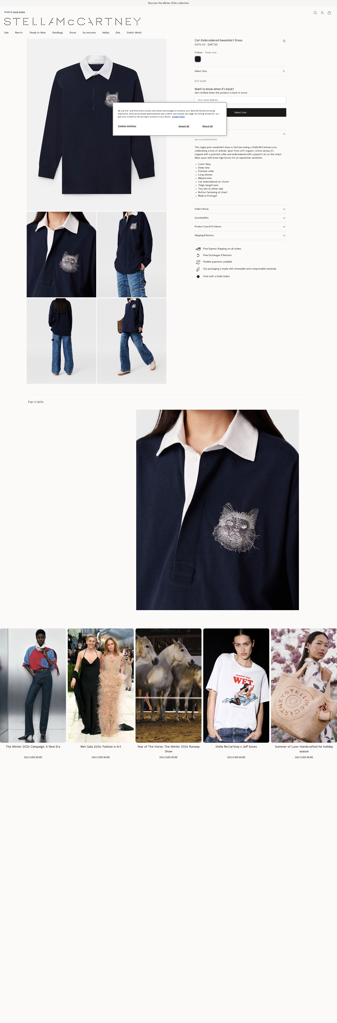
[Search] (315, 13)
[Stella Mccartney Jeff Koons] (236, 685)
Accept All (184, 126)
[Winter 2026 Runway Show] (168, 685)
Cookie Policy (178, 117)
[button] (96, 125)
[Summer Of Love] (304, 685)
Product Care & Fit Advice (208, 227)
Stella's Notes (202, 209)
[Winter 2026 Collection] (33, 685)
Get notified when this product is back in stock (221, 93)
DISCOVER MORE (33, 757)
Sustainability (202, 218)
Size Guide (200, 81)
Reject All (208, 126)
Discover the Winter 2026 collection (168, 3)
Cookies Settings (127, 126)
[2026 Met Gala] (101, 685)
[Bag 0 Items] (329, 13)
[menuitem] (18, 33)
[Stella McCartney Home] (72, 21)
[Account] (322, 13)
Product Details (203, 134)
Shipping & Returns (204, 235)
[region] (170, 119)
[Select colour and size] (284, 41)
